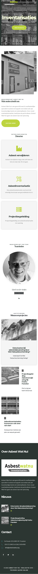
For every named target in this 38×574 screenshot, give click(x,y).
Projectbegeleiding (19, 216)
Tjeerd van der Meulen (19, 289)
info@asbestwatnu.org (12, 547)
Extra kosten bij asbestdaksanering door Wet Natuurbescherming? (19, 350)
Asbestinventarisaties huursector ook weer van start (12, 423)
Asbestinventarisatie (19, 186)
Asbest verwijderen (19, 155)
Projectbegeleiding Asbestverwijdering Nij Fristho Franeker (27, 379)
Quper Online (23, 570)
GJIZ (31, 568)
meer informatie (19, 27)
